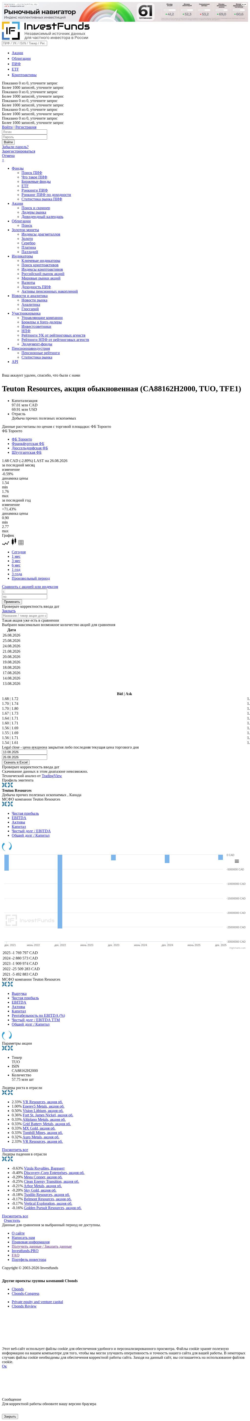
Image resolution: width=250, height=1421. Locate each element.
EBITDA (19, 818)
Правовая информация (31, 1242)
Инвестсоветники (36, 326)
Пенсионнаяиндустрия (31, 348)
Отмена (8, 156)
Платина (28, 247)
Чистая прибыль (25, 813)
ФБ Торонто (22, 439)
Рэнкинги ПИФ (34, 190)
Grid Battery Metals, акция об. (47, 1124)
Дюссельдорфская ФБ (30, 448)
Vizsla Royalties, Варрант (44, 1168)
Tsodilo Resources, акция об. (47, 1195)
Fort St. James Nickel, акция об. (48, 1115)
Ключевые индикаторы (40, 260)
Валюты (28, 282)
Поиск (26, 225)
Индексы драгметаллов (40, 234)
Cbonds (18, 1289)
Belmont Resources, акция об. (48, 1199)
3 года (17, 574)
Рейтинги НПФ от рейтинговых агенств (55, 340)
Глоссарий (30, 309)
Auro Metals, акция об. (40, 1137)
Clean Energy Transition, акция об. (51, 1181)
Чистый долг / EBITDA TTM (36, 1020)
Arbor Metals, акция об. (43, 1186)
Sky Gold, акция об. (40, 1190)
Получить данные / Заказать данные (42, 1246)
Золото (27, 239)
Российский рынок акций (42, 274)
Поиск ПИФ (31, 173)
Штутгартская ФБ (27, 452)
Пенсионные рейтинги (40, 353)
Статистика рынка (36, 357)
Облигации (21, 58)
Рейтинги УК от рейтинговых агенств (53, 335)
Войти (7, 127)
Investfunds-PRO (25, 1251)
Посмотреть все (15, 1150)
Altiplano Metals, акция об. (44, 1119)
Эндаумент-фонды (36, 344)
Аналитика (30, 304)
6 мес (16, 565)
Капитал (19, 826)
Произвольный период (31, 578)
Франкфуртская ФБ (28, 444)
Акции (17, 53)
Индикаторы (22, 256)
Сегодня (19, 552)
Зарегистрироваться (18, 151)
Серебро (28, 243)
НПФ (26, 331)
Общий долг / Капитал (31, 835)
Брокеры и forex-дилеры (41, 322)
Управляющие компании (42, 318)
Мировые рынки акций (41, 278)
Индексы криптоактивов (42, 269)
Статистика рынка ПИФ (41, 199)
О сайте (18, 1233)
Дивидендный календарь (42, 217)
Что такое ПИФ (34, 177)
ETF (15, 69)
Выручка (19, 993)
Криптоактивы (24, 75)
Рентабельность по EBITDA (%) (38, 1015)
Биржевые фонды (36, 181)
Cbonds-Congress (25, 1293)
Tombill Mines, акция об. (43, 1133)
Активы (18, 822)
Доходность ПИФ (36, 287)
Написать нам (23, 1238)
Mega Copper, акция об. (43, 1177)
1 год (16, 569)
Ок (4, 1366)
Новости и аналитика (30, 296)
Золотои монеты (25, 230)
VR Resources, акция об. (43, 1102)
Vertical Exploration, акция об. (48, 1203)
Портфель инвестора (29, 1259)
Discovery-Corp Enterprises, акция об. (54, 1173)
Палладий (29, 252)
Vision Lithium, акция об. (43, 1111)
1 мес (16, 556)
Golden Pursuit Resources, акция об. (53, 1208)
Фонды (18, 168)
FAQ (16, 1255)
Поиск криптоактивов (40, 265)
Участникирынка (26, 313)
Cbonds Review (24, 1306)
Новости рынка (34, 300)
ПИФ (16, 64)
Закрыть (9, 611)
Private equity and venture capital (37, 1302)
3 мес (16, 561)
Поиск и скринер (35, 208)
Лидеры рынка (33, 212)
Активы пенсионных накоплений (49, 291)
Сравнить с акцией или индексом (30, 587)
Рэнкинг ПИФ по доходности (46, 195)
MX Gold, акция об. (39, 1128)
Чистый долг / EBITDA (31, 831)
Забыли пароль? (15, 147)
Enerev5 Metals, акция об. (43, 1106)
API (15, 362)
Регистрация (25, 127)
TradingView (52, 776)
